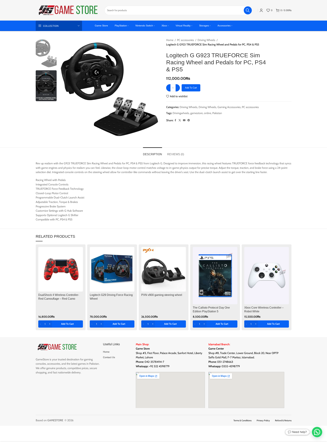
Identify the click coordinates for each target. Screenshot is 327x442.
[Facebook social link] (175, 120)
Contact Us (109, 357)
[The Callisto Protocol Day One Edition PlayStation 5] (215, 275)
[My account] (261, 10)
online (207, 113)
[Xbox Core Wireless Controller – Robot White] (266, 275)
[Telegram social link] (188, 120)
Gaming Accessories (229, 107)
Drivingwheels (181, 113)
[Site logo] (68, 10)
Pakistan (217, 113)
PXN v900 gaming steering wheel (161, 294)
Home (169, 40)
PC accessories (185, 40)
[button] (60, 324)
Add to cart (191, 87)
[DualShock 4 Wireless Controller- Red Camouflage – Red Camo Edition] (60, 269)
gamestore (196, 113)
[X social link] (179, 120)
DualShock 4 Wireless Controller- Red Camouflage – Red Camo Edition (58, 298)
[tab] (152, 152)
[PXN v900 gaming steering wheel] (163, 269)
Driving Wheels (206, 40)
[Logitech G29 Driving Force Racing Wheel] (112, 269)
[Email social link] (184, 120)
